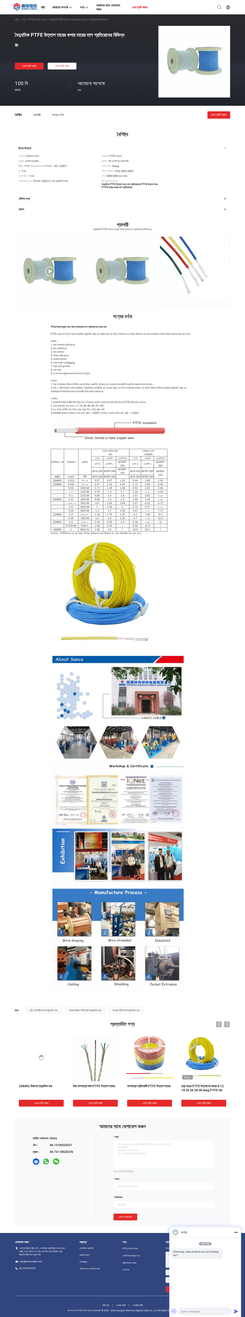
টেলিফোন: (119, 1197)
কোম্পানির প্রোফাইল (86, 1248)
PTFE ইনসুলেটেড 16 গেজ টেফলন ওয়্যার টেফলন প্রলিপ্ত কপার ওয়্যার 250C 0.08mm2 (41, 1090)
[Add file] (173, 1311)
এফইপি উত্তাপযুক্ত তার (131, 1256)
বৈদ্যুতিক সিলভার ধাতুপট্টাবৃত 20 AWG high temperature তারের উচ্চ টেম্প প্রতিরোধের (148, 1090)
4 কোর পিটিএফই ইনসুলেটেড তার (126, 1010)
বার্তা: (117, 1136)
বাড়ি (16, 19)
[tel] (66, 1161)
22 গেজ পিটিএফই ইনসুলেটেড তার (44, 1010)
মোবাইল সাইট (121, 1305)
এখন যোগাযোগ (125, 1217)
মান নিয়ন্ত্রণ (83, 1262)
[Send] (236, 1311)
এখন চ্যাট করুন (29, 66)
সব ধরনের (125, 1270)
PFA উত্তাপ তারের (129, 1263)
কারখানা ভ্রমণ (84, 1255)
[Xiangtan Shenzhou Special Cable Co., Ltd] (25, 6)
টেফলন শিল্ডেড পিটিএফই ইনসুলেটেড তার (85, 1010)
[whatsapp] (46, 1161)
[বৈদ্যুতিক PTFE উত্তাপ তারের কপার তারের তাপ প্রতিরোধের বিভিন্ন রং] (194, 61)
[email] (36, 1161)
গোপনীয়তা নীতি (138, 1305)
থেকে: (117, 1178)
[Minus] (236, 1232)
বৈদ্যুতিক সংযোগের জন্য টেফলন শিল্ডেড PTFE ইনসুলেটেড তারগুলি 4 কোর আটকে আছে (94, 1090)
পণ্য (23, 19)
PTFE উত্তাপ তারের (37, 19)
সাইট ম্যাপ (105, 1305)
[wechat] (56, 1161)
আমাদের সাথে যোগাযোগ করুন (89, 1268)
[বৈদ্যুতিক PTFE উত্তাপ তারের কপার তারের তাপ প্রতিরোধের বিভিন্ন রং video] (195, 271)
